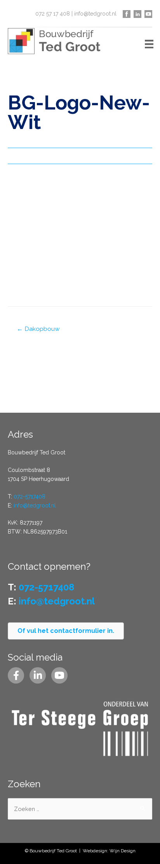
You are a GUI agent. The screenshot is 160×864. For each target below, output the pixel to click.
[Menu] (149, 43)
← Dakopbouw (38, 328)
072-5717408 (29, 496)
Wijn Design (123, 850)
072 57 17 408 (52, 14)
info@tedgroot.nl (95, 14)
